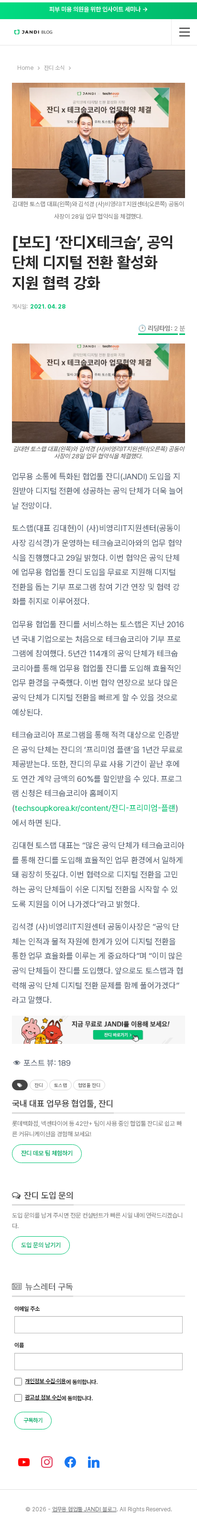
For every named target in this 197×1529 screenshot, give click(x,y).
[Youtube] (23, 1463)
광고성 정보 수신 (43, 1397)
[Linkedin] (94, 1463)
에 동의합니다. (61, 1381)
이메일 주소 (27, 1309)
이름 (19, 1345)
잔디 (38, 1085)
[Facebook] (70, 1463)
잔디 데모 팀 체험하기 (47, 1153)
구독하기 (33, 1420)
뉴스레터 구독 (48, 1287)
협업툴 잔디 (89, 1085)
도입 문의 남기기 (41, 1245)
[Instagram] (47, 1463)
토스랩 (60, 1085)
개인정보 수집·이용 (45, 1381)
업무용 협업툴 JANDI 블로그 (84, 1509)
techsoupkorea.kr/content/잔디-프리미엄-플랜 (95, 808)
